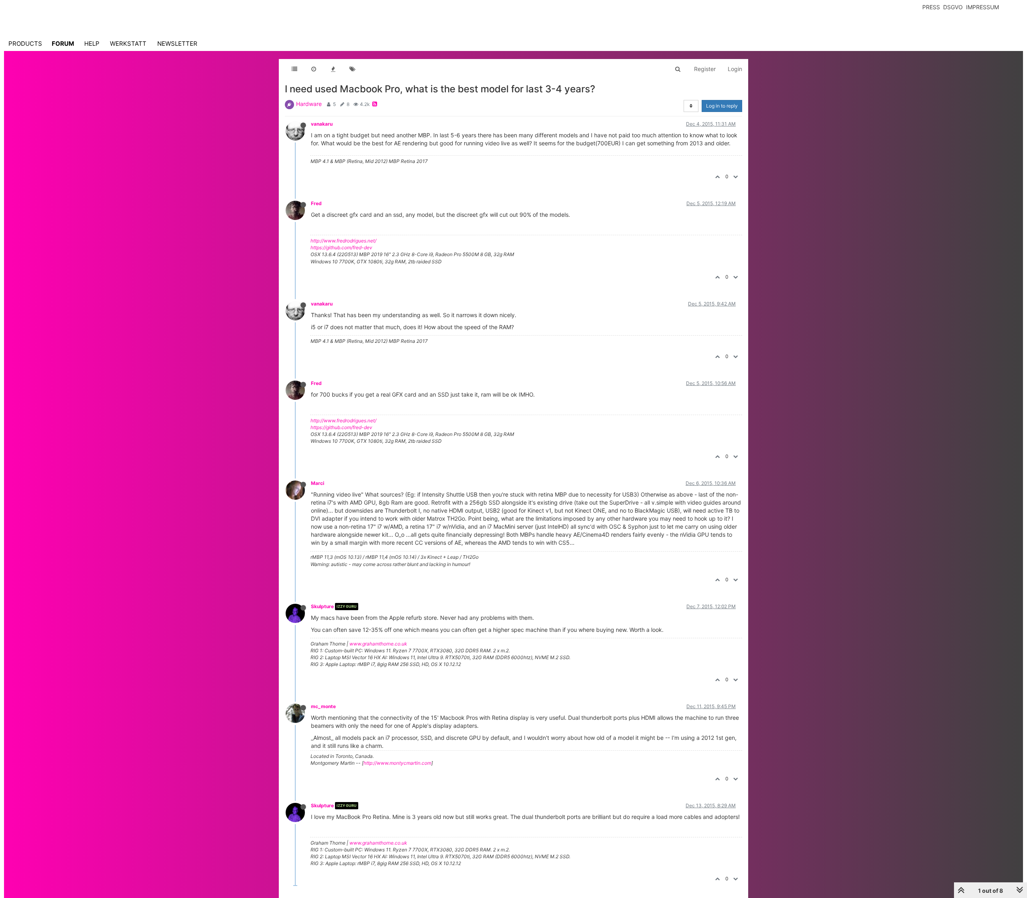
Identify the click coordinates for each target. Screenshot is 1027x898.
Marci (317, 483)
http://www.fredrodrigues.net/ (343, 241)
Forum (63, 43)
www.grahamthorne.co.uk (378, 644)
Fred (316, 203)
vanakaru (322, 124)
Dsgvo (953, 7)
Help (91, 43)
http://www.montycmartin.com (397, 763)
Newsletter (177, 43)
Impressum (982, 7)
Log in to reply (722, 106)
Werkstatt (128, 43)
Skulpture (322, 606)
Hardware (309, 103)
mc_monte (323, 706)
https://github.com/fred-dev (341, 247)
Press (931, 7)
